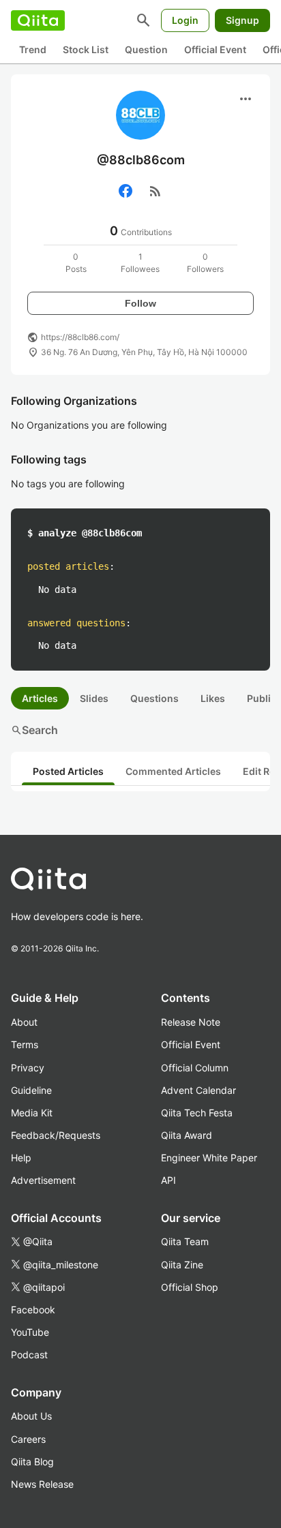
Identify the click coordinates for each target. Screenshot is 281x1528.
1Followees (140, 262)
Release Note (190, 1022)
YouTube (30, 1332)
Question (146, 49)
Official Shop (189, 1287)
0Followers (205, 262)
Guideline (31, 1090)
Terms (24, 1044)
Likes (213, 698)
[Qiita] (38, 20)
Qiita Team (185, 1241)
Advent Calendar (198, 1090)
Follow (140, 303)
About (24, 1022)
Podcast (29, 1354)
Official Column (194, 1067)
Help (21, 1157)
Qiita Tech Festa (197, 1112)
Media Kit (32, 1112)
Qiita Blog (32, 1461)
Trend (32, 49)
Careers (28, 1439)
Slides (94, 698)
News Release (42, 1484)
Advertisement (43, 1180)
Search (34, 730)
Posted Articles (68, 771)
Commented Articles (173, 771)
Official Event (215, 49)
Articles (40, 698)
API (168, 1180)
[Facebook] (125, 191)
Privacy (27, 1067)
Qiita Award (186, 1135)
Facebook (33, 1309)
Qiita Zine (182, 1264)
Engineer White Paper (209, 1157)
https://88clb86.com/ (80, 337)
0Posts (76, 262)
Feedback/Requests (55, 1135)
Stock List (85, 49)
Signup (242, 20)
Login (185, 20)
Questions (154, 698)
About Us (31, 1416)
